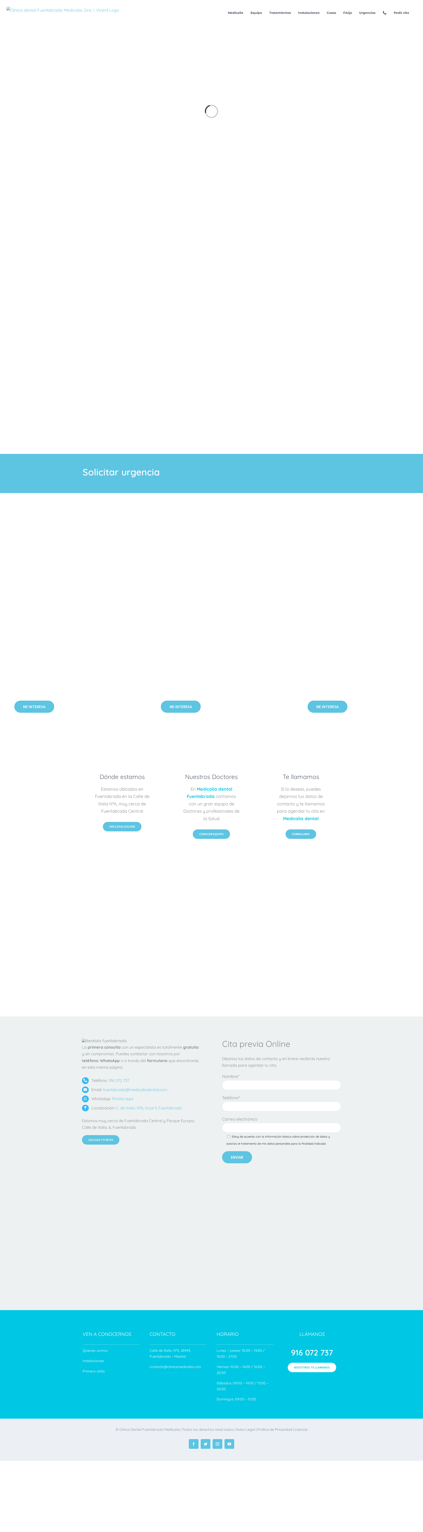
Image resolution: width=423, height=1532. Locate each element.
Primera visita (94, 1371)
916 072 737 (119, 1080)
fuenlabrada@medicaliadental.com (135, 1089)
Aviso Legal (245, 1429)
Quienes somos (95, 1350)
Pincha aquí (122, 1098)
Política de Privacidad (274, 1429)
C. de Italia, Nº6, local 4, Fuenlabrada (149, 1107)
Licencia (301, 1429)
